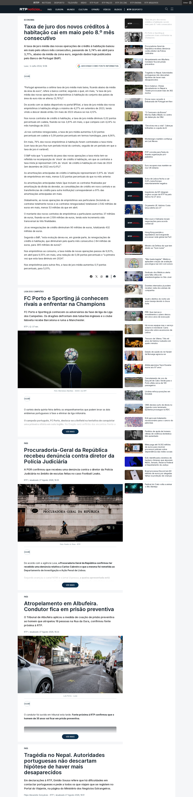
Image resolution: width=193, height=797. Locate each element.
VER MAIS (70, 431)
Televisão (73, 3)
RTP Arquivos (151, 3)
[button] (167, 9)
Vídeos (107, 9)
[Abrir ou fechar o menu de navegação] (171, 9)
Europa (59, 9)
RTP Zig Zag (121, 3)
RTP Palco (107, 3)
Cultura (83, 9)
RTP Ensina (135, 3)
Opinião (95, 9)
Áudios (118, 9)
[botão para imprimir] (114, 277)
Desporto (59, 3)
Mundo (71, 9)
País (50, 9)
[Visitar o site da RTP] (36, 2)
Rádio (84, 3)
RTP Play (94, 3)
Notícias (46, 3)
